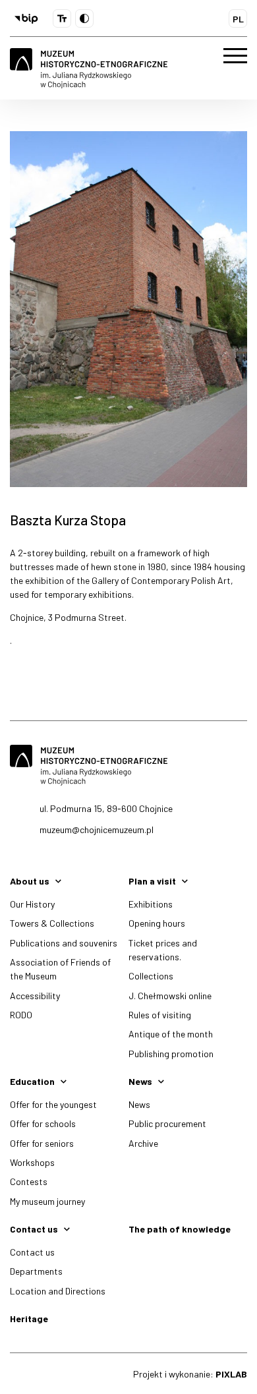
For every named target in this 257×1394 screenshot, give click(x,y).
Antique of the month (170, 1033)
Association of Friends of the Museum (60, 968)
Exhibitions (150, 904)
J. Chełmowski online (170, 995)
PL (238, 18)
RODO (21, 1014)
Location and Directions (57, 1290)
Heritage (29, 1318)
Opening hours (156, 923)
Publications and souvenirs (63, 942)
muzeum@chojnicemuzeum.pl (97, 829)
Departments (36, 1271)
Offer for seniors (42, 1143)
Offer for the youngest (53, 1104)
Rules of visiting (159, 1014)
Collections (150, 975)
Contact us (32, 1252)
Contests (28, 1181)
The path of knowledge (179, 1228)
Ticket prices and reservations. (162, 949)
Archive (143, 1143)
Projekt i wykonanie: (190, 1373)
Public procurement (167, 1123)
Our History (32, 904)
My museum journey (47, 1201)
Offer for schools (43, 1123)
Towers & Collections (52, 923)
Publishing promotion (171, 1053)
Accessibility (35, 995)
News (139, 1104)
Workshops (32, 1162)
